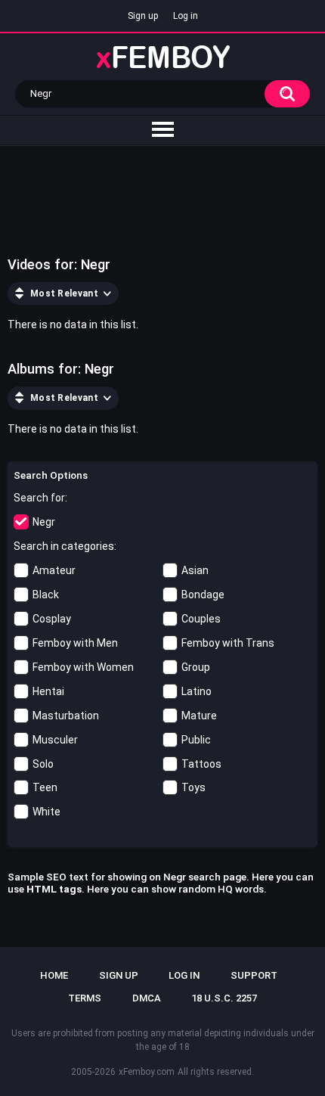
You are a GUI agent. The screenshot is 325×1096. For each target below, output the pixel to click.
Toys (193, 787)
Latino (196, 691)
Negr (43, 522)
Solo (43, 764)
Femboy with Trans (227, 643)
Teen (44, 787)
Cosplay (51, 619)
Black (45, 594)
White (46, 812)
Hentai (48, 691)
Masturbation (65, 715)
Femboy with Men (75, 643)
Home (54, 975)
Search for (39, 498)
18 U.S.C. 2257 (224, 998)
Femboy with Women (83, 667)
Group (195, 667)
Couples (201, 619)
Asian (195, 570)
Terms (84, 998)
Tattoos (201, 764)
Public (196, 740)
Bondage (202, 594)
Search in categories (64, 546)
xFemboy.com (147, 1072)
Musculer (55, 740)
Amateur (54, 570)
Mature (199, 715)
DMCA (146, 998)
